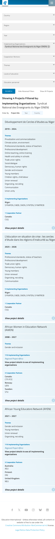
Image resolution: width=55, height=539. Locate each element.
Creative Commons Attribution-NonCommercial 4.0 (26, 525)
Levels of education (11, 74)
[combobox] (27, 18)
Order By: (5, 113)
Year (5, 35)
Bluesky (40, 510)
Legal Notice (20, 530)
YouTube (26, 510)
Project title (15, 113)
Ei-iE (4, 3)
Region (6, 25)
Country (7, 15)
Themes (7, 65)
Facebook (12, 510)
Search (8, 91)
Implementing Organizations (14, 44)
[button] (27, 46)
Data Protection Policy (35, 530)
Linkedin (47, 510)
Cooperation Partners (12, 56)
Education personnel (11, 82)
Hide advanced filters (26, 91)
